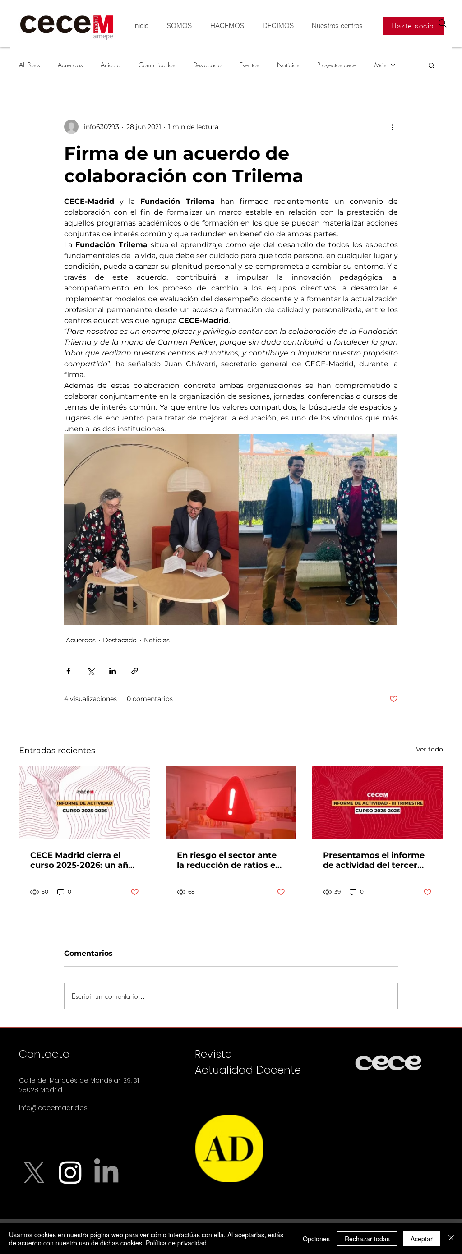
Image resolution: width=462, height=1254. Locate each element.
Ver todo (429, 749)
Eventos (249, 64)
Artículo (110, 64)
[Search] (442, 23)
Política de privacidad (176, 1242)
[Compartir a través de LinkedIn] (112, 671)
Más (380, 64)
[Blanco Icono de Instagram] (70, 1172)
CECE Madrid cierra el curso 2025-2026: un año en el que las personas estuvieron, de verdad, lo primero (82, 860)
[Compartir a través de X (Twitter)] (90, 671)
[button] (431, 65)
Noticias (288, 64)
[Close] (451, 1239)
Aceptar (422, 1238)
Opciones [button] (316, 1238)
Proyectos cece (336, 64)
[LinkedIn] (106, 1172)
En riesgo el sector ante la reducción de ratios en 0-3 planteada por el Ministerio (229, 860)
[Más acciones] (392, 126)
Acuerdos (70, 64)
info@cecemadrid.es (53, 1107)
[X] (34, 1172)
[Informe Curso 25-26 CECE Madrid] (84, 802)
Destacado (207, 64)
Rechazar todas (367, 1238)
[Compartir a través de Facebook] (68, 671)
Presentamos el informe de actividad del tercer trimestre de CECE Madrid (374, 860)
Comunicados (157, 64)
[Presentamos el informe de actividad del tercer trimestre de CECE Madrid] (377, 802)
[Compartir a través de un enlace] (134, 671)
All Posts (29, 64)
